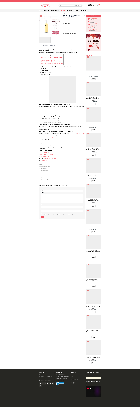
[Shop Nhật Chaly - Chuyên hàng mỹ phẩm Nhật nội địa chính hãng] (46, 5)
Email (75, 33)
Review (93, 0)
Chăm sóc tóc (92, 199)
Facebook (67, 33)
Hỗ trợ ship (73, 380)
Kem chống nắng (46, 10)
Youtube (48, 383)
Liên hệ (72, 383)
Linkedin (53, 383)
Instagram (50, 383)
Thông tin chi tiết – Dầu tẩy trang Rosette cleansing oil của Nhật (51, 57)
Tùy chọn (93, 78)
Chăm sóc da (63, 10)
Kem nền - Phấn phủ (91, 148)
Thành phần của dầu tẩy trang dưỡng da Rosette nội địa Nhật (50, 61)
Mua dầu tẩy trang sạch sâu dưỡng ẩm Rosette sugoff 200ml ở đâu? (51, 63)
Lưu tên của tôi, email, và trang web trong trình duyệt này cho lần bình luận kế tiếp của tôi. (57, 214)
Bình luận (43, 192)
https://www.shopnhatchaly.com (52, 137)
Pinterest (45, 383)
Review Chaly (73, 382)
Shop (40, 10)
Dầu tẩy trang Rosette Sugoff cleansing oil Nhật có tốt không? (50, 58)
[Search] (81, 5)
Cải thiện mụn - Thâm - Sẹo (91, 279)
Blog (86, 10)
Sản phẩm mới (96, 97)
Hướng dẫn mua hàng (74, 379)
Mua (94, 129)
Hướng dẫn (97, 0)
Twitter (69, 33)
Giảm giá (82, 10)
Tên (42, 204)
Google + (73, 33)
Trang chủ (41, 13)
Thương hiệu (76, 10)
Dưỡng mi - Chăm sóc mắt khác (95, 330)
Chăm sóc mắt (89, 330)
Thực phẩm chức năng (55, 10)
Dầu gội (95, 199)
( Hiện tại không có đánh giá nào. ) (74, 18)
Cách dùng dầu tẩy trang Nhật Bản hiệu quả (47, 60)
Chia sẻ (64, 33)
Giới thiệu (89, 0)
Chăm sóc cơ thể (69, 10)
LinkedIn (71, 33)
